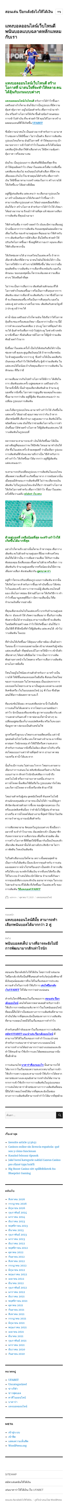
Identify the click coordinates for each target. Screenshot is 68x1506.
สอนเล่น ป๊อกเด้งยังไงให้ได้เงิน (29, 11)
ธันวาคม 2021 (16, 1296)
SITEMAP (11, 1474)
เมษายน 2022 (16, 1278)
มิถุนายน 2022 (16, 1269)
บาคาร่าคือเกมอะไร (33, 1064)
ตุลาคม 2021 (15, 1305)
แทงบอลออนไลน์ (44, 897)
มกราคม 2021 (16, 1345)
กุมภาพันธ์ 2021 (17, 1340)
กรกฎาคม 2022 (17, 1265)
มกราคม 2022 (16, 1292)
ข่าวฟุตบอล (14, 1393)
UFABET (13, 1379)
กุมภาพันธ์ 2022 (17, 1287)
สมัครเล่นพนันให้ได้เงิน (18, 1482)
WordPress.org (17, 1445)
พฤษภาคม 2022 (17, 1274)
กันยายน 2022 (16, 1256)
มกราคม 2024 (16, 1216)
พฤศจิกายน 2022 (18, 1247)
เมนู (59, 11)
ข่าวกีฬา (13, 1388)
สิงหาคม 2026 (16, 1199)
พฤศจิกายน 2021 (17, 1300)
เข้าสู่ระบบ (14, 1432)
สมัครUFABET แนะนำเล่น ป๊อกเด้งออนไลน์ (29, 1033)
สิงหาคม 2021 (16, 1314)
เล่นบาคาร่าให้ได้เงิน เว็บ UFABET (24, 1489)
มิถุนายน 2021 (16, 1322)
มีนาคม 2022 (16, 1283)
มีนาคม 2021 (15, 1336)
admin (13, 897)
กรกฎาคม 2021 (17, 1318)
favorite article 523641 (22, 1142)
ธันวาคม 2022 (16, 1243)
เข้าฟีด (12, 1436)
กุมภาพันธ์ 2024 (17, 1212)
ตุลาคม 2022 (15, 1252)
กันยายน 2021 (16, 1309)
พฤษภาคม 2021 (17, 1327)
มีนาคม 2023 (16, 1230)
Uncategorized (17, 1384)
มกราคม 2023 (16, 1239)
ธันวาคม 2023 (16, 1221)
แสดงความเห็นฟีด (18, 1441)
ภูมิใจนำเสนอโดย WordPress (48, 1500)
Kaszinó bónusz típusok (23, 1155)
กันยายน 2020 (16, 1353)
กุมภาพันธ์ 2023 (17, 1234)
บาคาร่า (12, 1401)
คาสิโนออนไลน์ (17, 1397)
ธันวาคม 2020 (16, 1349)
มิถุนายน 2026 (16, 1208)
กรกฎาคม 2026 (17, 1203)
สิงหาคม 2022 (16, 1261)
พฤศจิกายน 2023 (18, 1225)
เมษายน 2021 (16, 1331)
